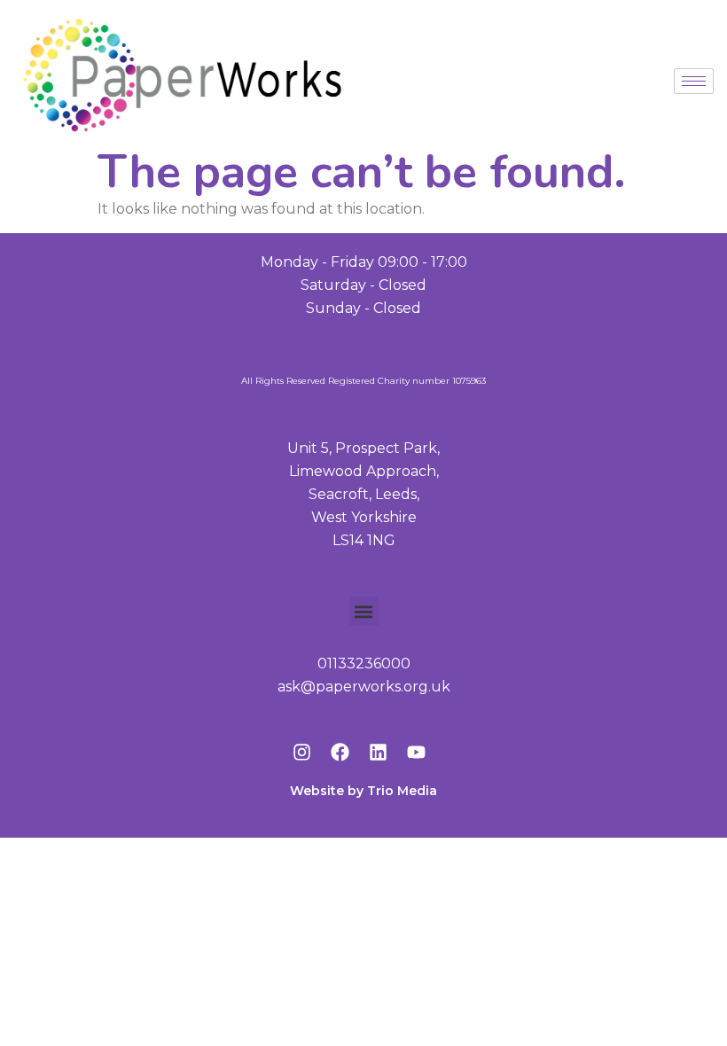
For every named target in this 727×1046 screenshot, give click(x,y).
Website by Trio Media (363, 791)
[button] (364, 611)
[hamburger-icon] (694, 81)
